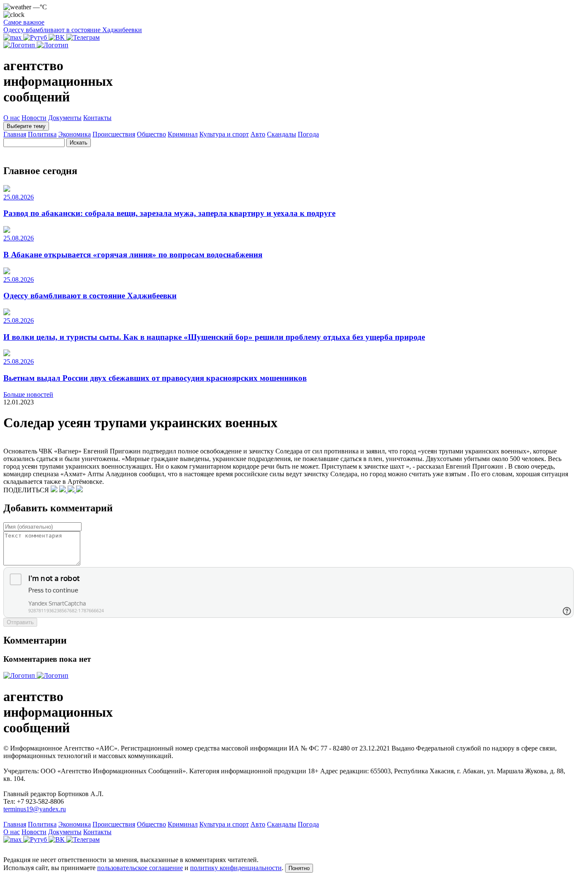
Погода (308, 134)
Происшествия (114, 134)
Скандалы (281, 134)
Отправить (20, 622)
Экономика (74, 134)
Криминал (183, 134)
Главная (14, 134)
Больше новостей (28, 394)
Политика (42, 134)
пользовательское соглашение (140, 867)
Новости (34, 117)
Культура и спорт (224, 134)
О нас (11, 117)
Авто (257, 134)
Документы (65, 117)
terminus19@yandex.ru (34, 809)
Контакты (97, 117)
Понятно (299, 868)
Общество (151, 134)
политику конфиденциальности (236, 867)
